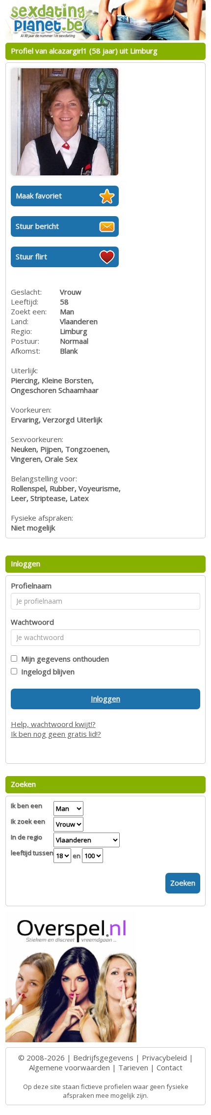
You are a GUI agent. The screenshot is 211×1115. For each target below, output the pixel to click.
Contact (170, 1067)
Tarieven (133, 1067)
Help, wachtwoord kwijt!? (53, 724)
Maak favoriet (39, 195)
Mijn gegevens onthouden (63, 659)
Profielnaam (31, 585)
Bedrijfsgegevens (103, 1057)
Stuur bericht (37, 226)
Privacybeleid (164, 1057)
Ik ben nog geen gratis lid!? (56, 734)
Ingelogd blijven (46, 671)
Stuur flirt (31, 256)
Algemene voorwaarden (69, 1067)
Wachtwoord (32, 622)
